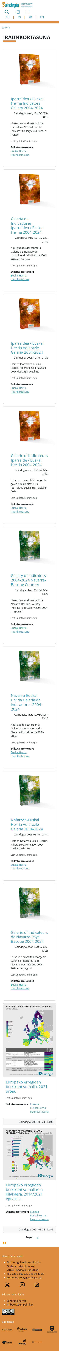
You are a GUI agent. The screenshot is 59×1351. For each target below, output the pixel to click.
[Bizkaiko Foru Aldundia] (22, 1329)
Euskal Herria (19, 151)
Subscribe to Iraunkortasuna (4, 1243)
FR (30, 17)
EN (42, 17)
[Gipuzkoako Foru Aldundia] (52, 1329)
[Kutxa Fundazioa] (7, 1342)
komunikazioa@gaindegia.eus (24, 1277)
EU (8, 17)
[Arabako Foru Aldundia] (7, 1329)
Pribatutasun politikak (20, 1304)
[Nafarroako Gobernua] (37, 1342)
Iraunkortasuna (20, 155)
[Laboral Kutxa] (22, 1342)
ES (19, 17)
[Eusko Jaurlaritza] (37, 1329)
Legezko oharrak (16, 1301)
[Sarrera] (18, 5)
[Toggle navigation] (27, 11)
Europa (34, 1104)
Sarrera (6, 27)
